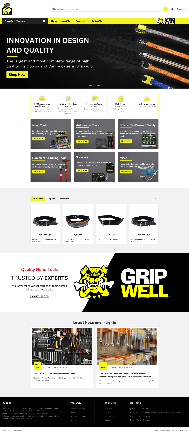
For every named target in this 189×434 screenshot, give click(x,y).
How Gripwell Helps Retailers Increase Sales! (54, 373)
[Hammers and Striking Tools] (51, 167)
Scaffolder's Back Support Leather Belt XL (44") (77, 240)
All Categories (57, 9)
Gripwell (48, 367)
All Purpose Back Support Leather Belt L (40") (143, 240)
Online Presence (181, 430)
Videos (73, 420)
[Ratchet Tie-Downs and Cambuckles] (138, 134)
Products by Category (14, 21)
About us (108, 409)
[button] (66, 21)
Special (107, 420)
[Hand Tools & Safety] (51, 134)
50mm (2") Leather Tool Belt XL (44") (109, 240)
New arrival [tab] (37, 198)
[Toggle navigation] (44, 21)
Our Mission (109, 412)
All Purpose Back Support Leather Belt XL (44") (44, 240)
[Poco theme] (7, 8)
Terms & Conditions (78, 416)
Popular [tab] (51, 198)
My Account (178, 9)
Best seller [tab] (64, 198)
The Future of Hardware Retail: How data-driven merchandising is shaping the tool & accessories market (125, 375)
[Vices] (138, 167)
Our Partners (110, 416)
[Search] (165, 9)
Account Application (79, 409)
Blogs (73, 412)
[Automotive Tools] (94, 134)
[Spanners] (94, 167)
